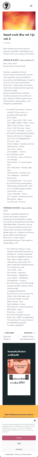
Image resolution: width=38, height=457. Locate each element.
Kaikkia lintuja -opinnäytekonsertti (27, 336)
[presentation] (19, 366)
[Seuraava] (27, 377)
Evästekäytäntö (9, 454)
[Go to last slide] (11, 377)
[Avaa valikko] (31, 6)
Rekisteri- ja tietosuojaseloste (23, 454)
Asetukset (19, 449)
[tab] (14, 396)
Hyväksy (19, 438)
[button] (35, 420)
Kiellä (19, 443)
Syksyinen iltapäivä (8, 336)
